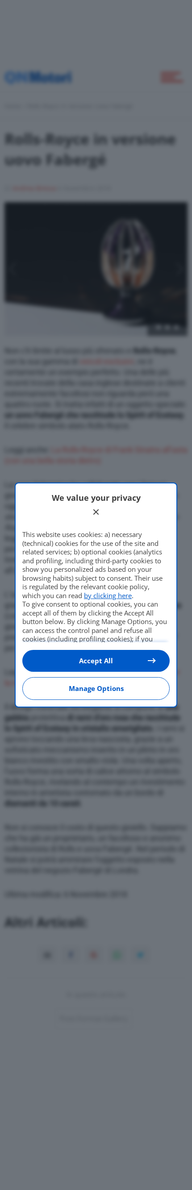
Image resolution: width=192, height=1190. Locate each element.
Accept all (96, 660)
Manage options (96, 688)
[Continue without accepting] (96, 512)
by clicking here (108, 595)
